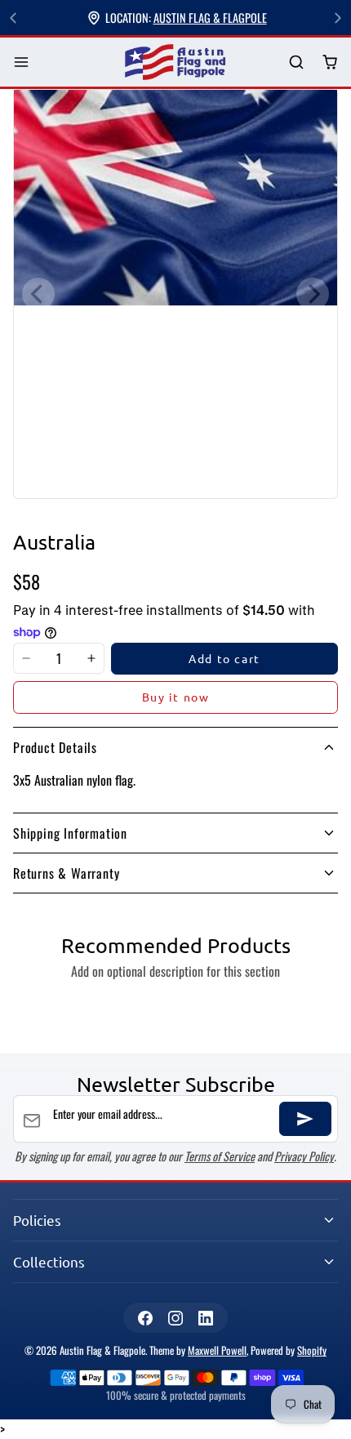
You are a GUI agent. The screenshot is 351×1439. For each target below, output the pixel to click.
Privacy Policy (304, 1156)
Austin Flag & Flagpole (210, 17)
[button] (21, 62)
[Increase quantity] (91, 659)
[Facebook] (145, 1318)
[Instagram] (175, 1318)
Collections (49, 1261)
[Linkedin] (206, 1318)
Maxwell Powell (217, 1350)
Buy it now (176, 696)
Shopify (312, 1350)
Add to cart (224, 658)
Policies (37, 1219)
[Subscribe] (305, 1119)
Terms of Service (219, 1156)
